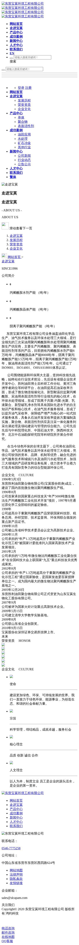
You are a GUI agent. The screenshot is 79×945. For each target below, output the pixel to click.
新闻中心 (16, 817)
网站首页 (14, 257)
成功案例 (16, 813)
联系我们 (16, 826)
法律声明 (16, 874)
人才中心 (16, 821)
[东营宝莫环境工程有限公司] (23, 793)
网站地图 (16, 870)
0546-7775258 (11, 848)
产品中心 (16, 809)
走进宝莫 (16, 235)
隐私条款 (16, 878)
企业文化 (16, 248)
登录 (21, 87)
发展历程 (16, 240)
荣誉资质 (16, 244)
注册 (28, 87)
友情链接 (16, 883)
